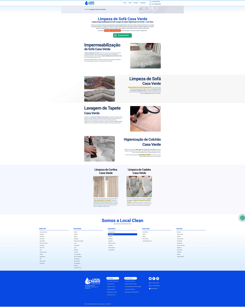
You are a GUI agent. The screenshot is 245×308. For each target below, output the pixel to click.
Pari (40, 258)
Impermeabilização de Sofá (112, 281)
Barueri (75, 236)
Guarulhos (110, 241)
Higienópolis (42, 256)
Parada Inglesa (111, 247)
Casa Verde (111, 234)
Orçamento (143, 2)
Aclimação (42, 245)
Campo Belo (179, 250)
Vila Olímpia (179, 241)
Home (124, 2)
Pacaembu (42, 263)
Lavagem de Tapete (111, 286)
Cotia (75, 243)
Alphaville (76, 238)
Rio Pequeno (77, 258)
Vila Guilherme (111, 250)
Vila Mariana (179, 243)
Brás (41, 250)
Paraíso (178, 254)
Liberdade (42, 236)
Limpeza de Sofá (110, 283)
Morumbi (179, 232)
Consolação (42, 241)
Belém (144, 234)
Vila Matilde (145, 232)
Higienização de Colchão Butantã (131, 292)
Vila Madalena (77, 263)
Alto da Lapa (77, 261)
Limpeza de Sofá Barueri (130, 289)
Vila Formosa (145, 238)
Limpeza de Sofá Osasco (130, 281)
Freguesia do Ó (111, 232)
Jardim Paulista (180, 256)
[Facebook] (153, 278)
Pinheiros (76, 250)
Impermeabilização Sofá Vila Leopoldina (133, 286)
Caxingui (76, 265)
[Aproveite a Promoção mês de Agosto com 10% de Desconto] (122, 37)
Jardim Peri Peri (77, 267)
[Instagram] (157, 278)
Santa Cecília (43, 261)
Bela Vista (42, 247)
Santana (110, 236)
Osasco (75, 232)
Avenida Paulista (43, 232)
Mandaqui (110, 238)
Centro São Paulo (44, 243)
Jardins (41, 254)
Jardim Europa (180, 238)
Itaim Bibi (179, 252)
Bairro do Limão (111, 243)
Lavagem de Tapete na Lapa (130, 283)
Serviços (136, 2)
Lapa (75, 247)
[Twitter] (150, 278)
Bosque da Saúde (181, 245)
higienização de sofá (151, 93)
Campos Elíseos (43, 252)
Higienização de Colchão (112, 292)
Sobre (130, 2)
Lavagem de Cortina (111, 294)
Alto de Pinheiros (78, 256)
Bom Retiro (42, 238)
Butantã (76, 234)
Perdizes (76, 252)
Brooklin (178, 236)
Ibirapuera (179, 247)
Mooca (144, 236)
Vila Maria (110, 245)
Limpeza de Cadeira (111, 289)
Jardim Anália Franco (147, 241)
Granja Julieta (180, 234)
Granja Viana (76, 245)
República (42, 234)
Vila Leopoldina (77, 254)
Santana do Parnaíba (78, 241)
